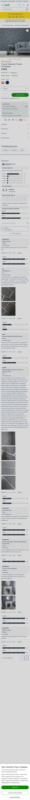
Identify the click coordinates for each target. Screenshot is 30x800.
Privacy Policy (15, 782)
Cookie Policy (5, 782)
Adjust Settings (15, 797)
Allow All (15, 787)
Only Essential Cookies (15, 793)
